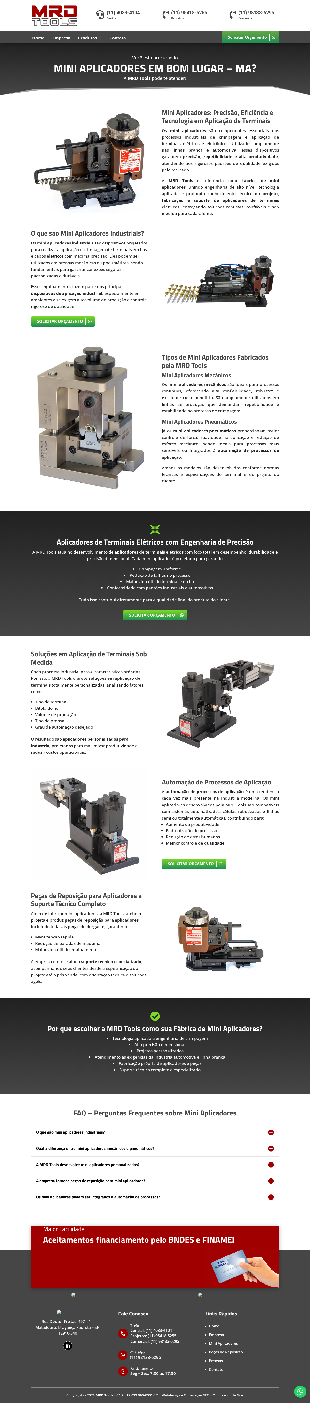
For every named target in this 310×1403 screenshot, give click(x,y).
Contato (117, 38)
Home (38, 38)
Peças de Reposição (226, 1352)
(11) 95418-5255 (162, 1335)
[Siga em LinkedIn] (67, 1345)
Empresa (61, 38)
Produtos (87, 38)
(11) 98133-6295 (165, 1341)
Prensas (216, 1360)
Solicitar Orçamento (247, 37)
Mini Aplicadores (223, 1343)
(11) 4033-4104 (159, 1330)
